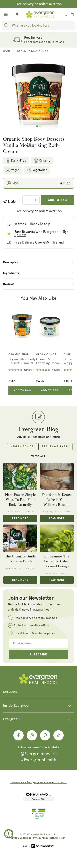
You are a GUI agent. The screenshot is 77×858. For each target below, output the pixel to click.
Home (7, 51)
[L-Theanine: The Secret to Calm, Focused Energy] (57, 538)
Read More (20, 518)
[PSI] (38, 818)
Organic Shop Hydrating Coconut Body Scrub (49, 361)
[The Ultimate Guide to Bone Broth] (20, 538)
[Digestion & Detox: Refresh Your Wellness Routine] (57, 476)
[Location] (16, 14)
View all (38, 456)
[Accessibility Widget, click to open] (8, 833)
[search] (6, 25)
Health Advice (22, 446)
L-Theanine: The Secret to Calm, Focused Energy (56, 561)
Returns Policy (57, 838)
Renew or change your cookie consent (38, 782)
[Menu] (5, 14)
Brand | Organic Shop (32, 51)
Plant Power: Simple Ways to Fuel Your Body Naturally (20, 500)
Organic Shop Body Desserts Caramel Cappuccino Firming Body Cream (21, 361)
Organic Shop (18, 354)
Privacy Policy (40, 838)
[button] (22, 370)
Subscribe (38, 654)
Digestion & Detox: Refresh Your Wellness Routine (56, 500)
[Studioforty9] (38, 846)
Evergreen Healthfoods (40, 834)
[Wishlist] (66, 14)
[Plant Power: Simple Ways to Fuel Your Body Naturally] (20, 476)
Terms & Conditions (21, 838)
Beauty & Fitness (55, 446)
